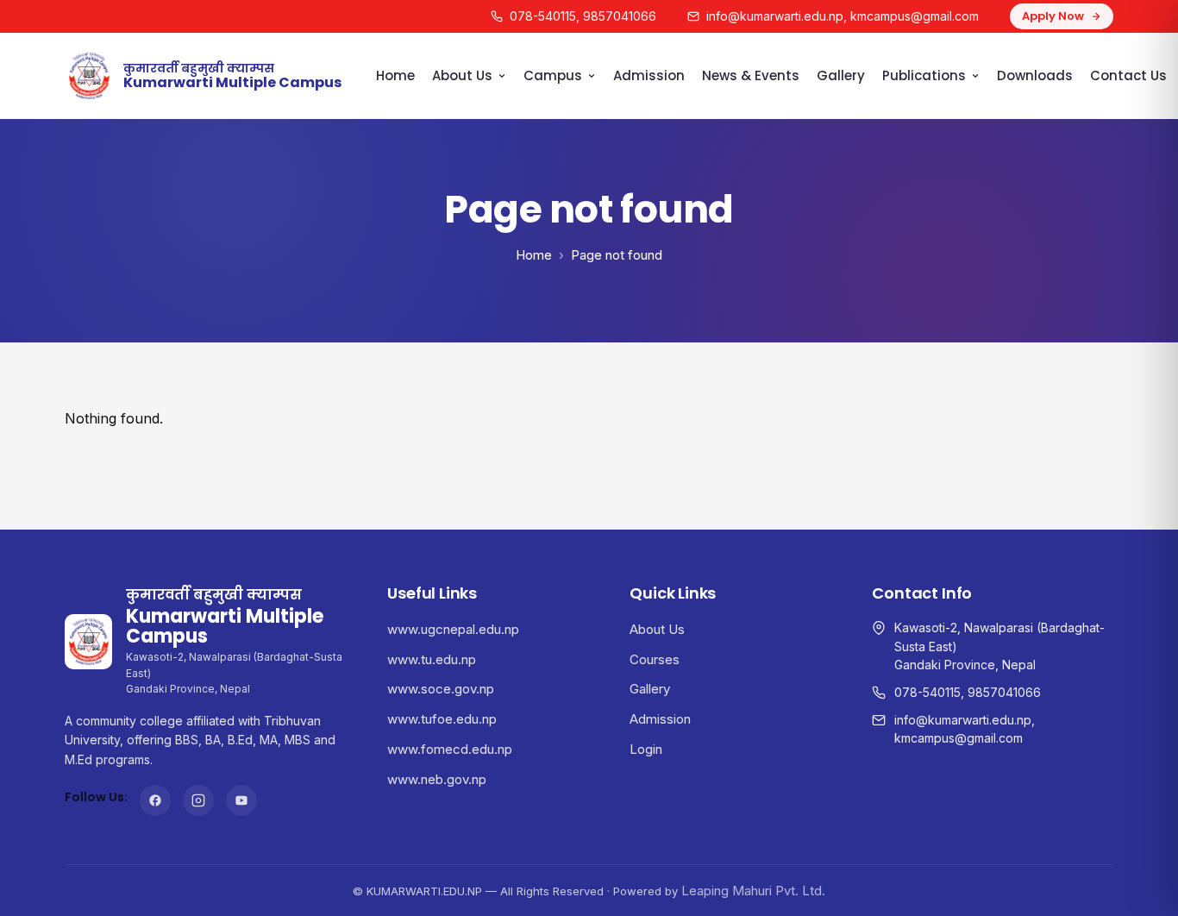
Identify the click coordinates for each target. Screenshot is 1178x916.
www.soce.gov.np (440, 689)
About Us (462, 75)
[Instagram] (198, 800)
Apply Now (1053, 16)
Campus (552, 75)
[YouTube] (241, 800)
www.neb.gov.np (436, 779)
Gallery (841, 75)
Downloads (1035, 75)
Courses (655, 659)
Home (395, 75)
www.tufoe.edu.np (442, 719)
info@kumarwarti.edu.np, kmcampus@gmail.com (842, 16)
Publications (924, 75)
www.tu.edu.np (431, 659)
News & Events (750, 75)
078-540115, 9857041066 (583, 16)
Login (646, 749)
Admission (649, 75)
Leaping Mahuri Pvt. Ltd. (753, 890)
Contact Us (1128, 75)
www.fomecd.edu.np (449, 749)
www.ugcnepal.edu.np (453, 629)
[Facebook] (155, 800)
